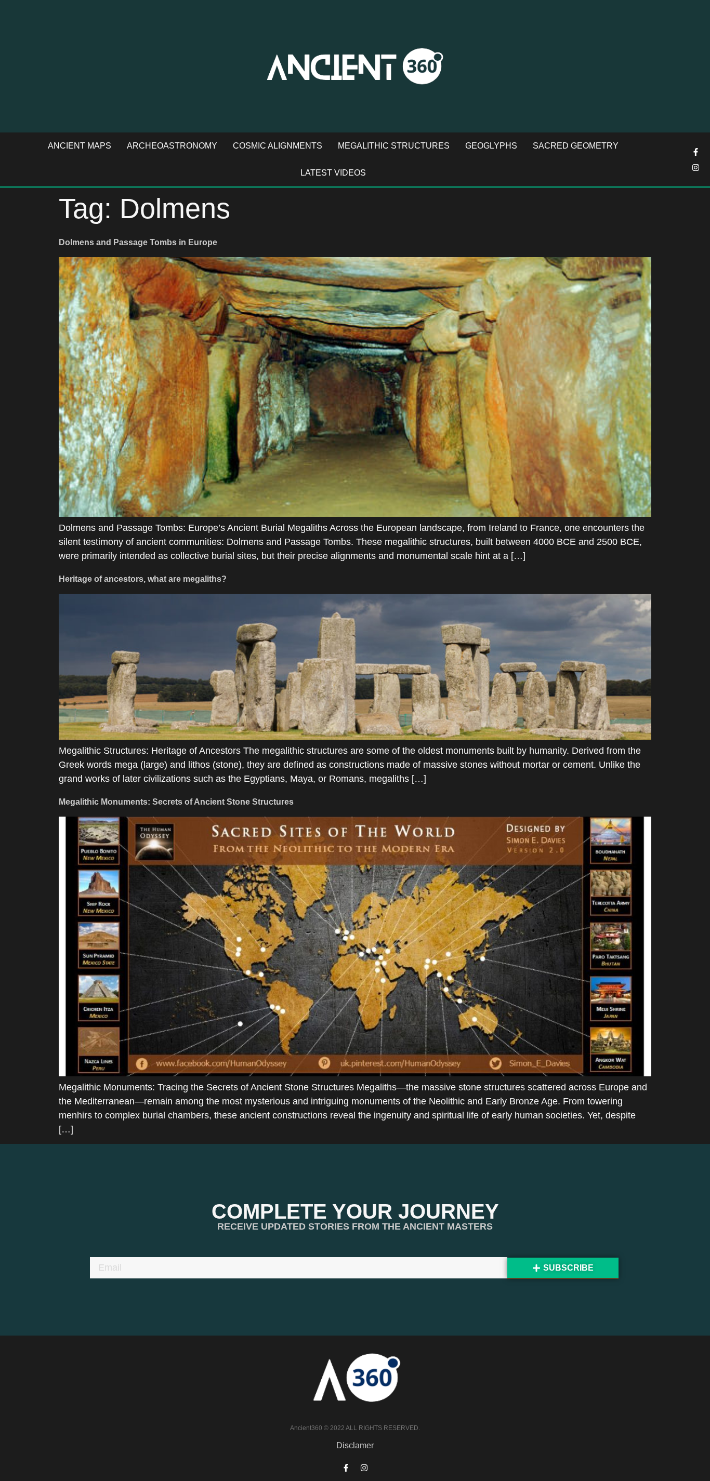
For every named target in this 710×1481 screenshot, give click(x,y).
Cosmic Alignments (277, 145)
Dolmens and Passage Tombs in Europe (138, 242)
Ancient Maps (79, 145)
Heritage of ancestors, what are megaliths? (143, 579)
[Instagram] (696, 167)
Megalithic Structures (394, 145)
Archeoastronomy (172, 145)
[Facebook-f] (696, 151)
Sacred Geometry (576, 145)
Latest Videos (333, 172)
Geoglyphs (491, 145)
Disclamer (355, 1445)
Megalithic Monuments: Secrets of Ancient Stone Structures (176, 801)
